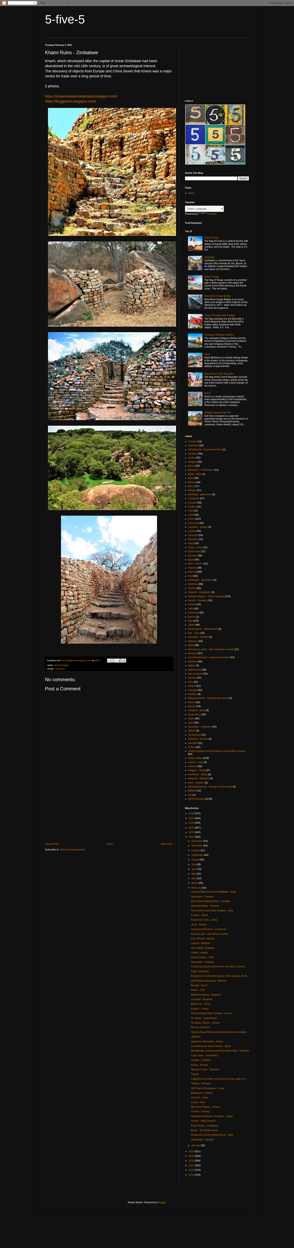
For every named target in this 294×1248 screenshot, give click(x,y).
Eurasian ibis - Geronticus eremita (209, 934)
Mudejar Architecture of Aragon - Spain (212, 1116)
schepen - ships (196, 710)
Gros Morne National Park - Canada (210, 901)
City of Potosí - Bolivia (203, 938)
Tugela (195, 1074)
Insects (192, 616)
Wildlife (192, 790)
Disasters (193, 539)
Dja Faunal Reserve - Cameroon (208, 929)
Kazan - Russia (199, 1065)
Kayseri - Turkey (200, 1008)
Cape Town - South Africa (204, 1055)
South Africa (194, 714)
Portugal (192, 690)
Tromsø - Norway (200, 1111)
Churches (193, 523)
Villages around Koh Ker (217, 412)
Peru (190, 682)
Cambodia (193, 498)
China (191, 518)
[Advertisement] (109, 810)
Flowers (192, 567)
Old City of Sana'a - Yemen (205, 1106)
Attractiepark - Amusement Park (205, 449)
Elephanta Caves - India (204, 919)
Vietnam (192, 766)
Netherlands (194, 669)
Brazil (191, 486)
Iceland (192, 604)
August (195, 859)
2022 (192, 832)
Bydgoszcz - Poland (202, 1093)
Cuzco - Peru (198, 1102)
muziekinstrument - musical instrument (209, 657)
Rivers (191, 702)
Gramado (209, 257)
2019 (192, 1156)
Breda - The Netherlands (204, 1130)
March (195, 883)
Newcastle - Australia (202, 962)
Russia (192, 706)
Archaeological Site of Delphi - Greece (212, 1013)
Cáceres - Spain (200, 1097)
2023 (192, 827)
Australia (193, 453)
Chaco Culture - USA (202, 957)
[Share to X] (117, 661)
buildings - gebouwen (200, 494)
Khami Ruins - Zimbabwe (204, 1125)
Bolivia (191, 482)
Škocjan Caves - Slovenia (205, 1069)
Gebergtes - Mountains (200, 580)
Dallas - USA (198, 990)
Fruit (190, 576)
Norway (192, 677)
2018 (192, 1160)
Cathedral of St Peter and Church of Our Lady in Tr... (219, 1079)
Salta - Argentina (200, 971)
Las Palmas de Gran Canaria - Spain (211, 1046)
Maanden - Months (198, 637)
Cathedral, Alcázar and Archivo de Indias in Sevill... (218, 966)
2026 (192, 813)
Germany (193, 584)
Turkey (191, 747)
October (196, 850)
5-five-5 (65, 19)
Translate (212, 213)
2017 (192, 1165)
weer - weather (196, 782)
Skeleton (196, 1036)
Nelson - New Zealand (203, 1120)
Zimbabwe (60, 669)
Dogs (191, 543)
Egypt (191, 559)
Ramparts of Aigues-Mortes (219, 334)
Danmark (193, 535)
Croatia (192, 531)
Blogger (161, 1202)
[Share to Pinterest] (124, 661)
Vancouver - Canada (202, 896)
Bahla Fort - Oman (201, 1004)
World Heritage (61, 665)
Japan (191, 624)
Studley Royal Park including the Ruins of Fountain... (219, 1032)
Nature (191, 665)
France (192, 571)
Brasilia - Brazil (199, 985)
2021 (192, 836)
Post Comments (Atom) (72, 849)
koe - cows (194, 633)
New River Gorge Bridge (217, 296)
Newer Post (52, 844)
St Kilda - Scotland (201, 1060)
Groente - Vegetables (199, 592)
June (194, 869)
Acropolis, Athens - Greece (205, 1022)
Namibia (192, 661)
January (196, 1145)
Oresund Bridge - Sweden (205, 905)
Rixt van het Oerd (200, 1027)
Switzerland (194, 735)
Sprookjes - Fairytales (200, 726)
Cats (190, 510)
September (197, 855)
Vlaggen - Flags (196, 770)
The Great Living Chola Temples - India (212, 910)
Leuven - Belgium (200, 943)
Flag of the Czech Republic (219, 373)
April (194, 878)
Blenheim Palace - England (206, 994)
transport (193, 743)
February (196, 887)
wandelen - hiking (197, 774)
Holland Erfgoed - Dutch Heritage (206, 596)
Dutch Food (194, 551)
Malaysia (193, 641)
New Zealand (195, 673)
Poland (192, 686)
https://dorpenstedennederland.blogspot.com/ (81, 96)
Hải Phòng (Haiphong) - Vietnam (209, 980)
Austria (192, 457)
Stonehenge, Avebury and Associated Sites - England (220, 1050)
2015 (192, 1174)
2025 (192, 818)
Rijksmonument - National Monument (208, 698)
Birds (191, 478)
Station (192, 730)
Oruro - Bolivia (199, 924)
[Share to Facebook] (120, 661)
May (194, 873)
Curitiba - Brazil (199, 915)
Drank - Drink (195, 547)
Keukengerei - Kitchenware (203, 629)
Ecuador (192, 555)
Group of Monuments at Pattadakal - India (213, 891)
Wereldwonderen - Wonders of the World (210, 786)
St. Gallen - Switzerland (203, 1018)
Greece (192, 588)
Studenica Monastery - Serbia (207, 1041)
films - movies (195, 563)
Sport (191, 722)
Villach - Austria (199, 952)
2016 (192, 1170)
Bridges (192, 490)
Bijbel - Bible (195, 474)
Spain (191, 718)
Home (109, 844)
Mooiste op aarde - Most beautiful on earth (211, 649)
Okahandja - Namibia (202, 1139)
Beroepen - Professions (201, 469)
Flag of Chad (211, 237)
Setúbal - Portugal (201, 1083)
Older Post (166, 844)
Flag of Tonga (211, 276)
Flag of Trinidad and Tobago (219, 315)
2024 (192, 822)
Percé (207, 393)
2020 (192, 1151)
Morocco (192, 653)
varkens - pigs (195, 762)
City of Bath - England (203, 948)
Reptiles (192, 694)
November (197, 845)
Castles (192, 506)
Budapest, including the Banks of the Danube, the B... (220, 976)
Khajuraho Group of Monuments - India (212, 1134)
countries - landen (198, 527)
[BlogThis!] (113, 661)
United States (195, 758)
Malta (191, 645)
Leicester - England (201, 999)
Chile (191, 514)
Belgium (192, 462)
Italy (190, 620)
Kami (207, 354)
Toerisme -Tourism (198, 739)
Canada (192, 502)
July (193, 864)
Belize (191, 466)
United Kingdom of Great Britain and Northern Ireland (217, 751)
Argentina (193, 445)
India (190, 608)
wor (190, 794)
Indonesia (193, 612)
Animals (192, 441)
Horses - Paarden (197, 600)
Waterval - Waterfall (198, 778)
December (197, 841)
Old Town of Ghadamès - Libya (207, 1088)
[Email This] (109, 661)
